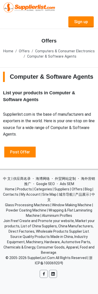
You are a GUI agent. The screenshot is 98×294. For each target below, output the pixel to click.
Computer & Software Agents (51, 56)
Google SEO (45, 184)
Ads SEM (67, 184)
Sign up (81, 21)
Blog (88, 189)
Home (8, 51)
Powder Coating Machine (26, 210)
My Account (30, 194)
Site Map (49, 194)
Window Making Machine (71, 205)
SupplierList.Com (41, 258)
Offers (24, 51)
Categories (43, 189)
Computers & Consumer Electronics (65, 51)
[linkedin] (53, 274)
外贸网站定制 (65, 179)
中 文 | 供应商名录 (17, 179)
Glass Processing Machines (27, 205)
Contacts (10, 194)
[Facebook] (44, 274)
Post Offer (20, 151)
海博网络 (43, 179)
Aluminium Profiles (57, 216)
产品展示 (82, 194)
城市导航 (66, 194)
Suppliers (61, 189)
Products (24, 189)
